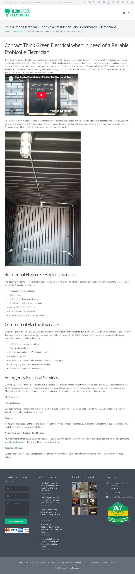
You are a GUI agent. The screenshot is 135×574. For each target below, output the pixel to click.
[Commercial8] (76, 494)
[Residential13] (93, 503)
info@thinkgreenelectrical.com (35, 2)
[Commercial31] (76, 486)
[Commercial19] (84, 511)
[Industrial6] (93, 486)
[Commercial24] (76, 503)
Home (7, 32)
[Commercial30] (84, 494)
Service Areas (18, 32)
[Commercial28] (84, 503)
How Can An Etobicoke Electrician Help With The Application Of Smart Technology (50, 487)
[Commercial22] (93, 511)
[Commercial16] (93, 494)
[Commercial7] (84, 486)
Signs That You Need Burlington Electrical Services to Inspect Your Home (50, 513)
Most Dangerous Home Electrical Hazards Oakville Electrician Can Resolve (51, 500)
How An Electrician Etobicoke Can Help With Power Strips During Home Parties (51, 528)
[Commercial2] (76, 511)
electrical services (16, 442)
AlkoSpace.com (75, 568)
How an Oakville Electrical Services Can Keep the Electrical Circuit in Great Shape (50, 543)
